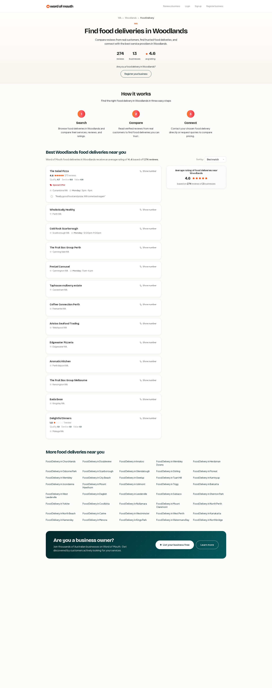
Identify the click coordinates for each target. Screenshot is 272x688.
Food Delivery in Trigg (167, 484)
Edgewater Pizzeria (61, 342)
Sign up (198, 6)
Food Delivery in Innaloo (131, 461)
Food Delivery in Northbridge (208, 519)
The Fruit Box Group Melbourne (68, 380)
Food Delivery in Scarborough (98, 471)
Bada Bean (56, 399)
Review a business (171, 6)
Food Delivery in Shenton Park (208, 493)
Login (187, 6)
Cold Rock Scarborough (64, 228)
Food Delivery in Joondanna (60, 484)
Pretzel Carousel (60, 266)
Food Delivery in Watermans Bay (172, 519)
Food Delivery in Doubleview (97, 461)
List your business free (176, 544)
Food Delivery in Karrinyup (206, 477)
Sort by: (200, 159)
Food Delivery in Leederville (133, 493)
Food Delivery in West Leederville (57, 495)
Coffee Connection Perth (65, 304)
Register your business (136, 73)
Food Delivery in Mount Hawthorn (94, 486)
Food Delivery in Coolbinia (96, 503)
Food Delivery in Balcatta (206, 484)
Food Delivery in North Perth (207, 503)
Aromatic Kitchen (60, 361)
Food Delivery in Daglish (95, 493)
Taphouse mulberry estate (66, 285)
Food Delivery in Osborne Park (61, 471)
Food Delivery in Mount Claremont (168, 505)
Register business (214, 6)
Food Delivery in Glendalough (134, 471)
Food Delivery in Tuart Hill (169, 477)
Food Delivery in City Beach (97, 477)
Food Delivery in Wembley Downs (169, 463)
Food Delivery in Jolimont (132, 484)
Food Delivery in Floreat (205, 471)
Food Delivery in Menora (95, 519)
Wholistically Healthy (62, 209)
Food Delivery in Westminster (134, 513)
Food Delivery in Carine (94, 513)
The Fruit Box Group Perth (65, 247)
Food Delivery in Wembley (59, 477)
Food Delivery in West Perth (170, 513)
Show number (149, 171)
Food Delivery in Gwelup (131, 477)
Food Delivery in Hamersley (60, 519)
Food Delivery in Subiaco (169, 493)
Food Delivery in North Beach (61, 513)
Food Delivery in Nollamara (133, 503)
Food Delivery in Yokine (58, 503)
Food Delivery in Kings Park (133, 519)
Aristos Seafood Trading (64, 323)
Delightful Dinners (60, 418)
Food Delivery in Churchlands (61, 461)
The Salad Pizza (59, 171)
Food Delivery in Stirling (168, 471)
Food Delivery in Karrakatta (207, 513)
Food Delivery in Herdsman (207, 461)
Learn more (207, 544)
